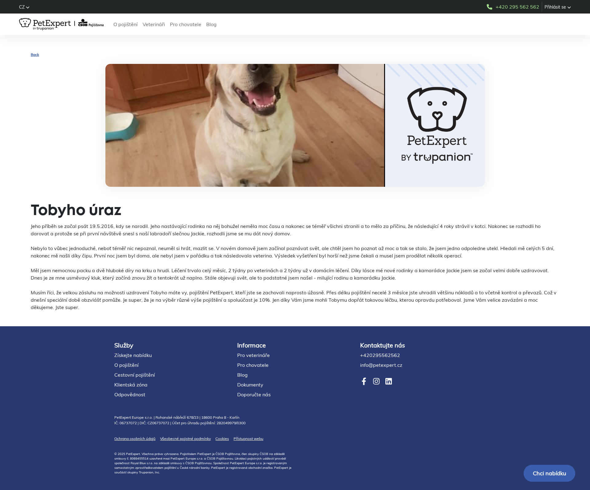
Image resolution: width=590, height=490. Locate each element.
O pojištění (125, 24)
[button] (24, 7)
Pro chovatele (185, 24)
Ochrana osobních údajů (134, 438)
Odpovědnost (129, 394)
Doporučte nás (254, 394)
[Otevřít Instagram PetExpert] (376, 381)
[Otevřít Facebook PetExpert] (364, 381)
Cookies (222, 438)
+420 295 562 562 (517, 7)
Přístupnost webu (248, 438)
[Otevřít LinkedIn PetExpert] (388, 381)
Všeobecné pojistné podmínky (185, 438)
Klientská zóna (131, 385)
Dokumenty (250, 385)
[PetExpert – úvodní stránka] (62, 24)
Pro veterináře (253, 355)
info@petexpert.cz (381, 365)
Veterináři (154, 24)
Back (35, 54)
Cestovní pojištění (134, 375)
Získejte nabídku (133, 355)
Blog (211, 24)
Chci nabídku (549, 473)
